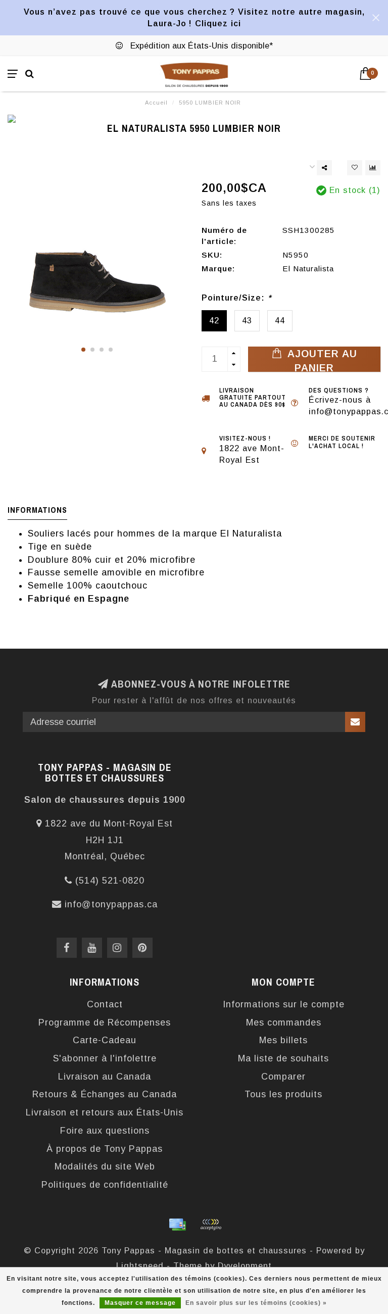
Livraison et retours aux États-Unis (104, 1112)
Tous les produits (283, 1094)
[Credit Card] (177, 1224)
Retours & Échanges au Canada (104, 1094)
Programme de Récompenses (104, 1022)
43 (247, 320)
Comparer (283, 1077)
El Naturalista (308, 268)
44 (280, 320)
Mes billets (283, 1040)
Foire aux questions (105, 1131)
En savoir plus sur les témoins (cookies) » (256, 1302)
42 (214, 320)
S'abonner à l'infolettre (105, 1058)
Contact (105, 1004)
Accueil (156, 103)
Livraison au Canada (104, 1077)
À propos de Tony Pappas (104, 1149)
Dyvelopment (245, 1265)
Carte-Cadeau (104, 1040)
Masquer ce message (140, 1302)
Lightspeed (140, 1265)
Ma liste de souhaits (283, 1058)
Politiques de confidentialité (104, 1185)
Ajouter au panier (320, 360)
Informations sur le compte (284, 1004)
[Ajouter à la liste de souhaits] (354, 167)
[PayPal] (210, 1224)
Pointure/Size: (236, 297)
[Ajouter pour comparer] (372, 167)
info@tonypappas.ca (111, 904)
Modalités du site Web (105, 1166)
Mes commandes (283, 1022)
